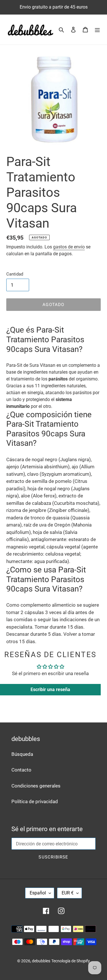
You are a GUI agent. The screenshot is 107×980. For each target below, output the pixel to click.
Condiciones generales (35, 786)
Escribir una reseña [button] (50, 689)
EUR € (68, 893)
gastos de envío (69, 247)
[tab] (53, 339)
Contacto (21, 770)
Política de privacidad (34, 801)
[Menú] (97, 29)
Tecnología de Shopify (70, 961)
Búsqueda (22, 754)
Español (38, 893)
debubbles (41, 961)
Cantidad (14, 274)
